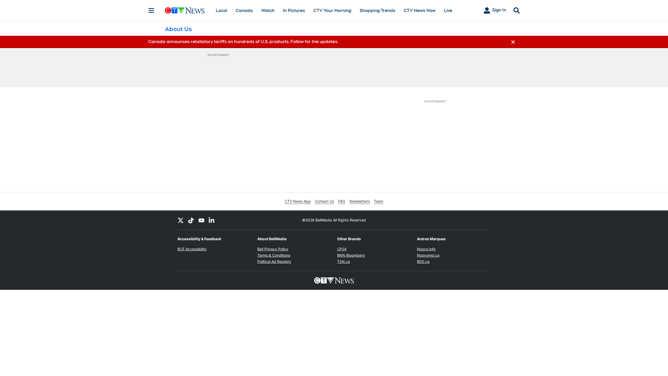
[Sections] (151, 10)
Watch (268, 10)
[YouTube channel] (201, 220)
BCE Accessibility (192, 249)
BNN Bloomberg (351, 255)
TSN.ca (343, 261)
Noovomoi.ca (428, 255)
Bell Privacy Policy (272, 249)
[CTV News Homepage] (184, 10)
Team (378, 201)
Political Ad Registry (274, 261)
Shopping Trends (377, 10)
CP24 (342, 249)
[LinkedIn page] (212, 220)
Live (448, 10)
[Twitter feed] (180, 220)
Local (221, 10)
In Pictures (294, 10)
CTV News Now (420, 10)
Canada (244, 10)
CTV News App (298, 201)
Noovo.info (426, 249)
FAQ (341, 201)
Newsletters (359, 201)
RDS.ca (423, 261)
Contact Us (324, 201)
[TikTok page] (191, 220)
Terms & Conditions (273, 255)
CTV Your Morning (332, 10)
